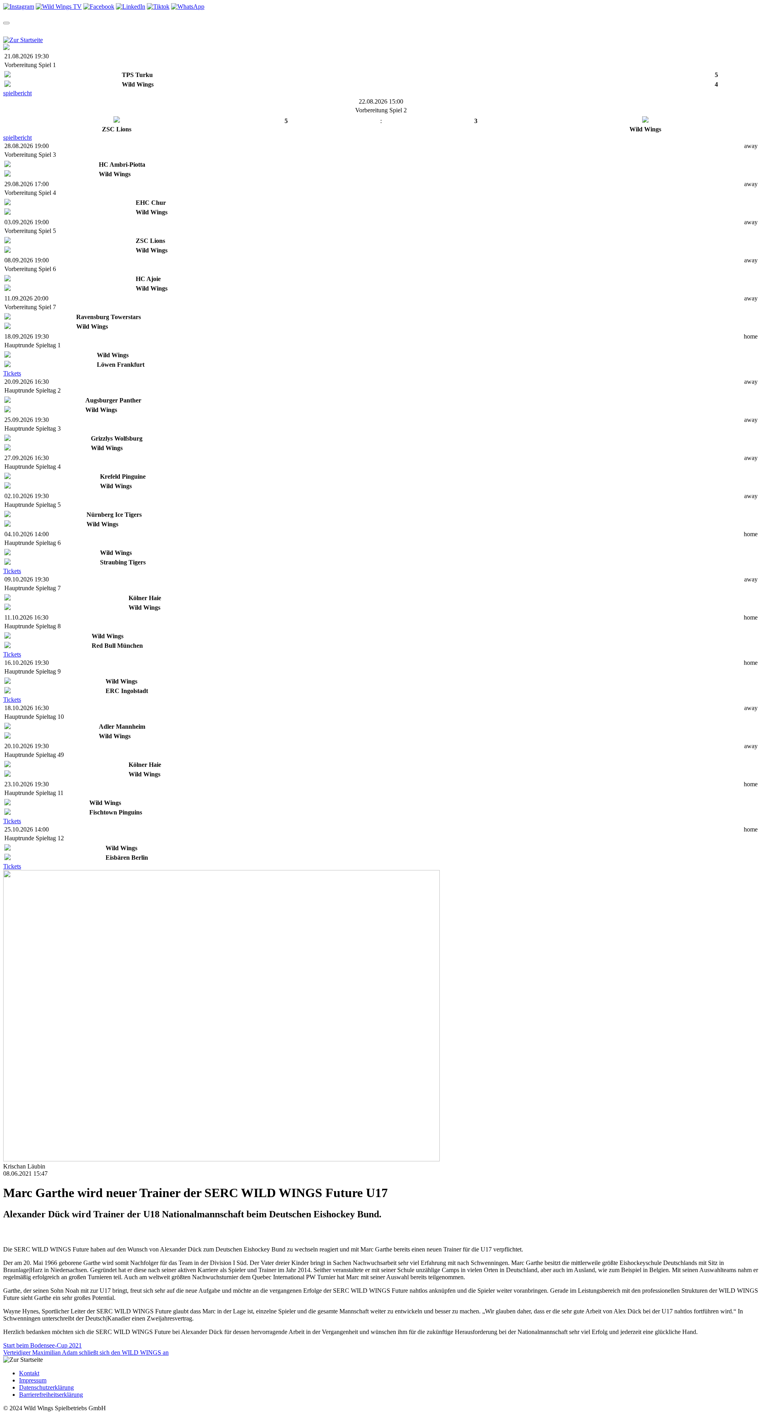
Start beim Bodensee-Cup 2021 (42, 1345)
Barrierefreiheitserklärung (51, 1394)
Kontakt (29, 1373)
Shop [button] (173, 30)
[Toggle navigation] (6, 23)
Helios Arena (278, 30)
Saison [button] (42, 30)
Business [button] (344, 30)
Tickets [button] (77, 30)
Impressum (32, 1380)
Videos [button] (141, 30)
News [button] (110, 30)
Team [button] (11, 30)
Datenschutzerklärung (46, 1387)
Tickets (12, 373)
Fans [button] (311, 30)
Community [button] (211, 30)
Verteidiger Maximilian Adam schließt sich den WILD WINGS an (86, 1352)
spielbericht (17, 93)
